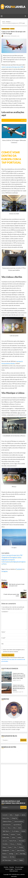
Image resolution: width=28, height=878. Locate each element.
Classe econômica (18, 821)
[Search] (25, 16)
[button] (22, 120)
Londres (19, 837)
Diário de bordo (14, 871)
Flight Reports (6, 831)
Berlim (23, 815)
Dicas (9, 827)
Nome (3, 632)
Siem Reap (22, 853)
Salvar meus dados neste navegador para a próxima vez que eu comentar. (13, 650)
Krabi (18, 834)
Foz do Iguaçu (15, 831)
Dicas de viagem (19, 867)
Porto (13, 850)
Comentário (4, 611)
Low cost (4, 840)
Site (2, 643)
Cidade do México (7, 821)
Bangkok (17, 815)
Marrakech (21, 840)
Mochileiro (5, 844)
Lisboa (13, 837)
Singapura (4, 857)
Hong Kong (5, 834)
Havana (23, 831)
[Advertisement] (14, 780)
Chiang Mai (14, 818)
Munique (19, 844)
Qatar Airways (20, 850)
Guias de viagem (9, 869)
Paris (15, 847)
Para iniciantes (18, 869)
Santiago (11, 853)
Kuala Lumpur (5, 837)
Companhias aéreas (5, 28)
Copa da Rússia (17, 824)
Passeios (21, 847)
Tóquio (15, 860)
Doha (14, 827)
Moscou (12, 844)
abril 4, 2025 (16, 680)
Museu (4, 847)
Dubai (19, 827)
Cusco (4, 827)
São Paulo (12, 857)
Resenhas (12, 28)
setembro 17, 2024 (17, 691)
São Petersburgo (6, 860)
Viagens (21, 860)
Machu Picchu (12, 840)
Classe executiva (6, 824)
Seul (17, 853)
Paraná (10, 847)
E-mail (3, 638)
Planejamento (5, 850)
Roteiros (4, 853)
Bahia (11, 815)
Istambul (12, 834)
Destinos (6, 867)
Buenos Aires (5, 818)
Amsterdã (4, 815)
